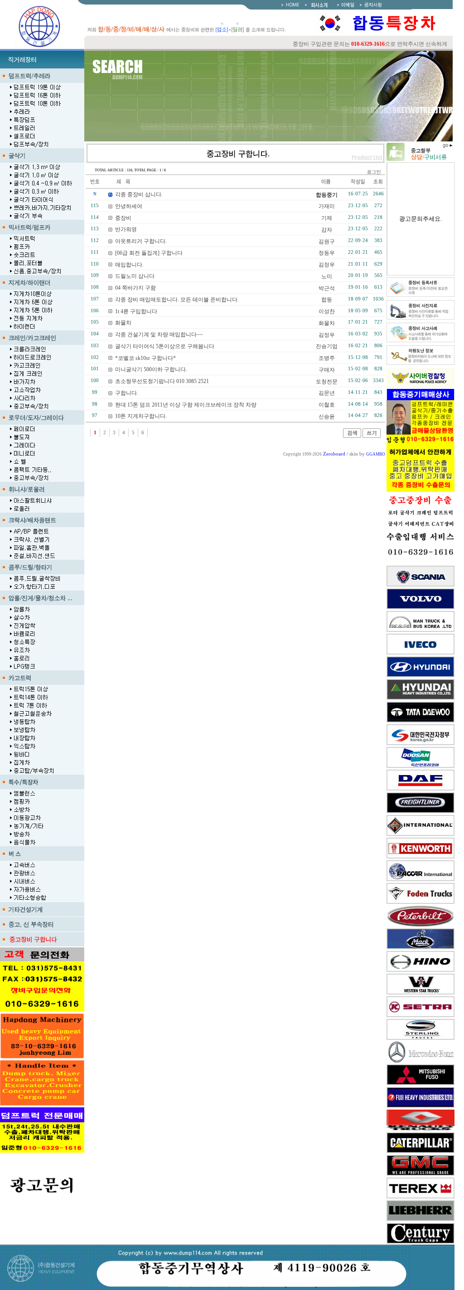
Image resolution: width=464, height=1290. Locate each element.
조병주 (327, 358)
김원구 (327, 241)
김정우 (327, 265)
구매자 (327, 370)
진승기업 (327, 346)
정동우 (327, 253)
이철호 (327, 405)
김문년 (327, 393)
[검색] (352, 436)
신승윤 (327, 416)
